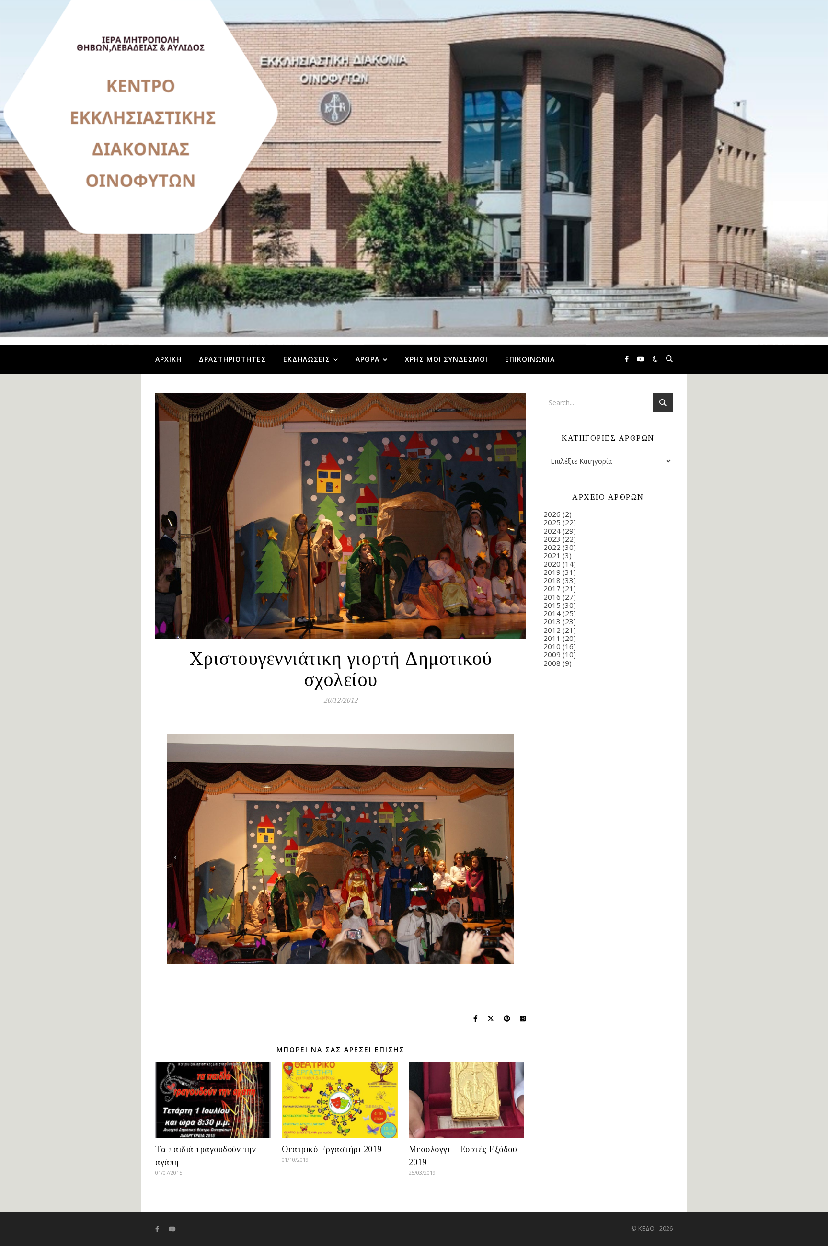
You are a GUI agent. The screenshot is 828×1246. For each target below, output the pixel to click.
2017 (552, 588)
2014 (552, 613)
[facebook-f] (627, 359)
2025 (552, 522)
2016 (552, 597)
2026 (552, 514)
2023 (552, 539)
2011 (552, 638)
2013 (552, 621)
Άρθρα (368, 359)
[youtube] (640, 359)
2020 (552, 564)
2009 (552, 654)
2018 (552, 580)
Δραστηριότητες (232, 359)
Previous (175, 852)
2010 (552, 646)
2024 (552, 531)
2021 (552, 555)
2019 (552, 572)
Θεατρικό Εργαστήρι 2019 (332, 1149)
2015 (552, 605)
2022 (552, 547)
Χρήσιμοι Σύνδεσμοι (446, 359)
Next (501, 852)
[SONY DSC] (340, 849)
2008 (552, 663)
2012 (552, 630)
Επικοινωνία (530, 359)
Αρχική (168, 359)
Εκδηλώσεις (306, 359)
